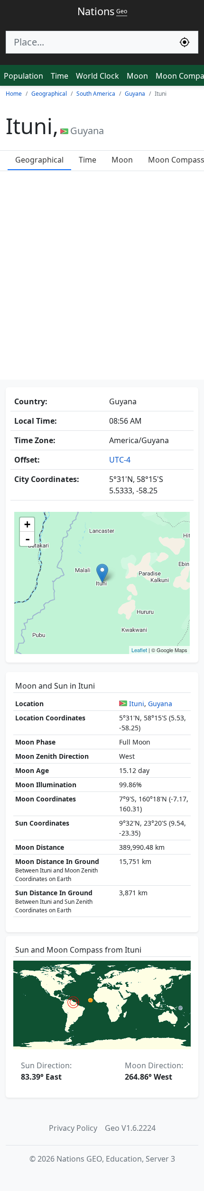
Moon (137, 76)
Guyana (160, 703)
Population (23, 76)
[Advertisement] (102, 278)
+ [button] (27, 524)
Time (59, 76)
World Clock (97, 76)
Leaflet (139, 650)
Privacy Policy (73, 1128)
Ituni (136, 703)
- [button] (27, 538)
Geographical (39, 160)
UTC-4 (119, 460)
